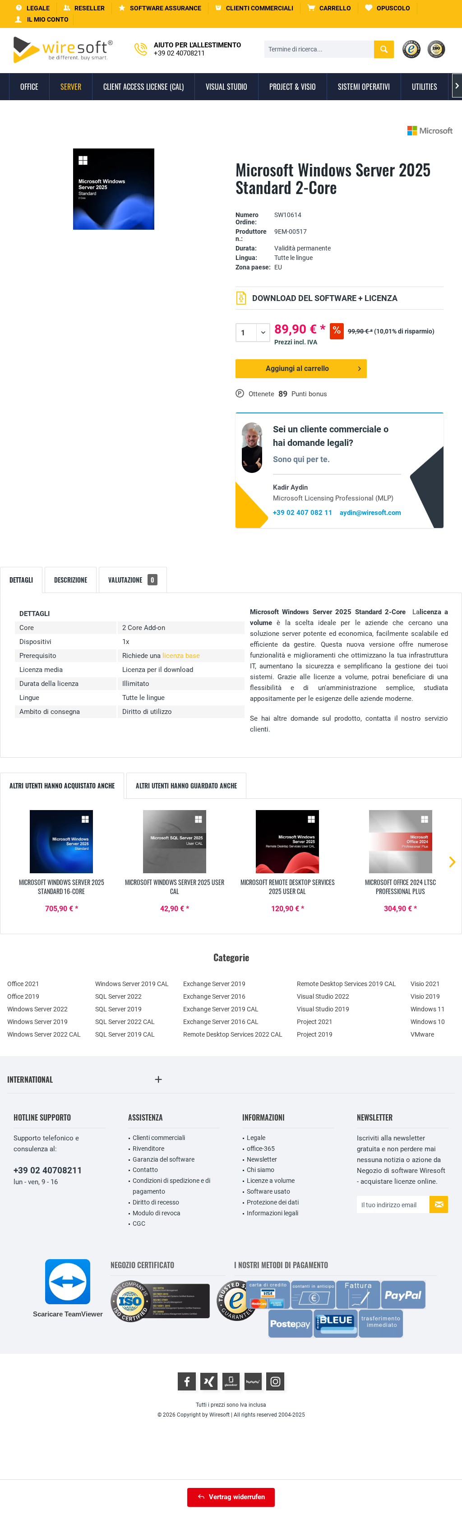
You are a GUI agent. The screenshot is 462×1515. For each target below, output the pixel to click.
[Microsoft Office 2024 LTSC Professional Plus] (401, 841)
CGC (139, 1223)
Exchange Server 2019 (214, 983)
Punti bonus (309, 394)
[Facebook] (187, 1381)
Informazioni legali (272, 1213)
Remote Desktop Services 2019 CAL (346, 983)
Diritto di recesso (156, 1202)
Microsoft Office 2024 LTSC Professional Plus (400, 887)
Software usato (268, 1191)
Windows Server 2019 (37, 1021)
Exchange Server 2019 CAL (221, 1009)
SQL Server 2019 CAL (125, 1034)
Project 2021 (315, 1021)
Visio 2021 (425, 983)
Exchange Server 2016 (214, 996)
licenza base (181, 656)
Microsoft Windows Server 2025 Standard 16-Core (61, 887)
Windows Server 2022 (37, 1009)
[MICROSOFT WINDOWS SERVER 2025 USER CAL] (175, 841)
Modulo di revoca (156, 1213)
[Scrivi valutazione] (340, 201)
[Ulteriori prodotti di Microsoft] (430, 130)
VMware (422, 1034)
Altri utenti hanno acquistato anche (62, 785)
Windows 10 (428, 1021)
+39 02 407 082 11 (303, 513)
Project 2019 (315, 1034)
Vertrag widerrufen (237, 1497)
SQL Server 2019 (118, 1009)
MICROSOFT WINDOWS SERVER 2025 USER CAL (174, 887)
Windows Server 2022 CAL (44, 1034)
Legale (256, 1137)
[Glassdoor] (231, 1381)
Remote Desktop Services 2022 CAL (232, 1034)
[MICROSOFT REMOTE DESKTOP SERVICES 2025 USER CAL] (287, 841)
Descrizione (70, 579)
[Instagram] (275, 1381)
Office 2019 (23, 996)
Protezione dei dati (273, 1202)
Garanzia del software (163, 1159)
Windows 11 (428, 1009)
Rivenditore (148, 1148)
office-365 (261, 1148)
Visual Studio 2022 (323, 996)
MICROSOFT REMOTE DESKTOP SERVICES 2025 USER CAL (287, 887)
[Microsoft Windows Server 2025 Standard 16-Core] (61, 841)
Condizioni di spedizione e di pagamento (171, 1186)
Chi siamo (260, 1169)
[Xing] (209, 1381)
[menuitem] (329, 8)
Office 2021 (23, 983)
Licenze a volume (271, 1180)
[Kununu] (253, 1381)
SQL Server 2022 (118, 996)
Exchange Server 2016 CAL (221, 1021)
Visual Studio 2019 (323, 1009)
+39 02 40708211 (48, 1170)
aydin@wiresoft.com (370, 513)
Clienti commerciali (159, 1137)
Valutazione (131, 579)
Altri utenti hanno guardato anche (186, 785)
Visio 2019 (425, 996)
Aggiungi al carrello (297, 368)
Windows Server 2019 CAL (132, 983)
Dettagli (21, 579)
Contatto (145, 1169)
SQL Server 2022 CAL (125, 1021)
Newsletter (262, 1159)
